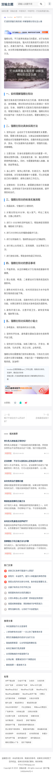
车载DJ (44, 733)
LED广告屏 (9, 685)
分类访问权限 (34, 698)
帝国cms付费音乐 (40, 707)
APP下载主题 (10, 681)
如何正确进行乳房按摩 (15, 648)
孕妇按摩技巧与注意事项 (16, 626)
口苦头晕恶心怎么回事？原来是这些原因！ (24, 598)
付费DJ (42, 694)
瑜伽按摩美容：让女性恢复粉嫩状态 (21, 643)
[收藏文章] (15, 403)
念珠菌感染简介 (42, 418)
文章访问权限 (32, 712)
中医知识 (22, 11)
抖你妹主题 (20, 712)
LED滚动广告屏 (21, 685)
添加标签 (19, 720)
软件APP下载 (10, 738)
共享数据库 (22, 698)
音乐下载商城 (26, 742)
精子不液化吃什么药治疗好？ (14, 419)
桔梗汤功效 (35, 716)
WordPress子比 (41, 690)
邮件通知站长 (35, 738)
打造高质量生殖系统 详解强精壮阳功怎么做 (23, 22)
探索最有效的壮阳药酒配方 (18, 593)
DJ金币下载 (22, 681)
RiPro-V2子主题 (36, 685)
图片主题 (8, 703)
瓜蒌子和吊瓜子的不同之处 (18, 587)
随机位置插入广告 (11, 742)
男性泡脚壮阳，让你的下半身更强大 (22, 609)
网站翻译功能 (42, 729)
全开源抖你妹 (10, 698)
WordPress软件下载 (29, 694)
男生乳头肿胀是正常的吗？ (15, 441)
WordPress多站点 (11, 690)
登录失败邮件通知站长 (26, 725)
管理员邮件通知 (28, 729)
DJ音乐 (31, 681)
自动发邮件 (9, 733)
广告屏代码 (9, 712)
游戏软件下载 (10, 725)
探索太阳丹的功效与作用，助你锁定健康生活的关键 (28, 582)
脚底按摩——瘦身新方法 (16, 665)
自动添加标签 (21, 733)
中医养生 (31, 11)
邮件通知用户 (23, 738)
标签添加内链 (23, 716)
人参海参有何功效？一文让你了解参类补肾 (24, 632)
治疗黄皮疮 (9, 720)
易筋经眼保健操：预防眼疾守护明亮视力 (23, 604)
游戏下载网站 (31, 720)
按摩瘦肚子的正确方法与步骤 (16, 541)
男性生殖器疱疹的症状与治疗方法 (20, 637)
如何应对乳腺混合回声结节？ (16, 521)
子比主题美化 (26, 707)
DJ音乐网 (40, 681)
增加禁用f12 (19, 703)
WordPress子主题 (27, 690)
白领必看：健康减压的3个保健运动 (21, 659)
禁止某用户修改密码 (12, 729)
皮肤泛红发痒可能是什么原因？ (20, 571)
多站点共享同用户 (11, 707)
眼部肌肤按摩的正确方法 (14, 501)
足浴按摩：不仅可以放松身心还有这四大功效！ (24, 461)
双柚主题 (7, 4)
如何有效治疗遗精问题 (13, 481)
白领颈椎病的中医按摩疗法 (17, 654)
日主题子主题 (10, 716)
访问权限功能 (34, 733)
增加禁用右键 (32, 703)
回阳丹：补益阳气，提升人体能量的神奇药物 (25, 576)
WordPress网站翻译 (12, 694)
